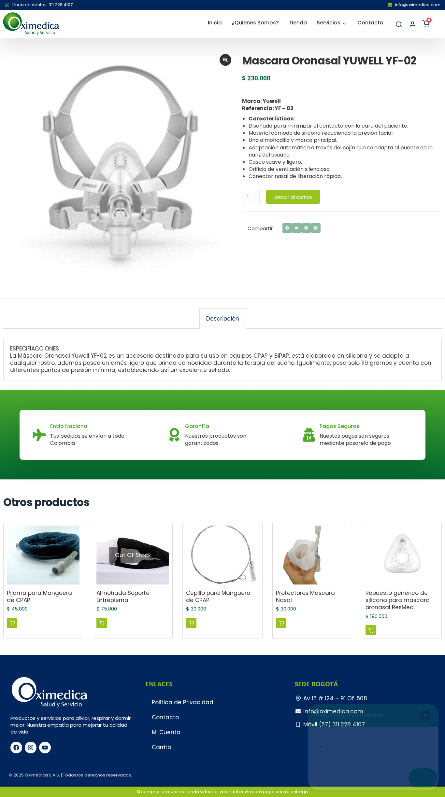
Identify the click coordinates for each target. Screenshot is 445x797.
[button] (287, 228)
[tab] (222, 318)
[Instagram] (30, 747)
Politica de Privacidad (182, 702)
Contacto (165, 717)
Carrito (161, 747)
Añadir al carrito (293, 197)
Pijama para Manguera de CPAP (39, 596)
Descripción (222, 319)
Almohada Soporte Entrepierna (123, 596)
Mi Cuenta (166, 732)
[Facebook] (16, 747)
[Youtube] (45, 747)
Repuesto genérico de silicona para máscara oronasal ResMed (398, 600)
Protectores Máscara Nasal (305, 596)
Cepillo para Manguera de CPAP (218, 596)
